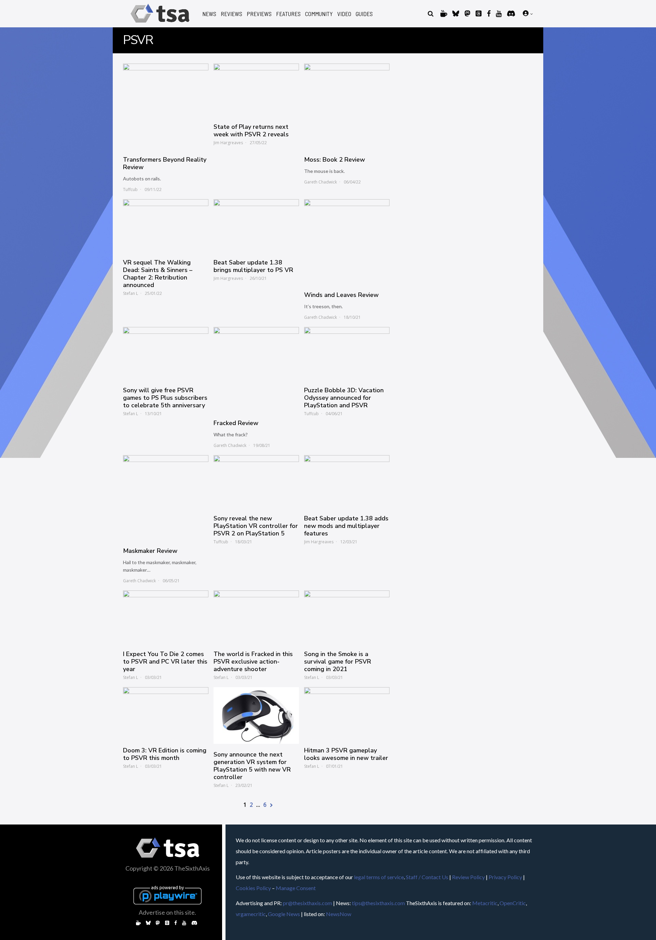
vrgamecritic (251, 914)
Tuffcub (130, 189)
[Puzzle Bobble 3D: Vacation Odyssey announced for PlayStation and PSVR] (347, 353)
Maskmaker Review (150, 551)
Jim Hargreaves (228, 143)
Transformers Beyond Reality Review (164, 163)
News (209, 14)
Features (288, 14)
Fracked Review (236, 423)
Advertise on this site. (167, 912)
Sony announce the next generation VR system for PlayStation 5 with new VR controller (252, 765)
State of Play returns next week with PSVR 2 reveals (251, 130)
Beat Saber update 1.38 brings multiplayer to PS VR (253, 266)
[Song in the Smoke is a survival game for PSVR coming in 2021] (347, 616)
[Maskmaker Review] (165, 498)
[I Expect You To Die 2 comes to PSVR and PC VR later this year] (165, 616)
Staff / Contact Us (427, 877)
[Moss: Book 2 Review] (347, 106)
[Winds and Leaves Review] (347, 242)
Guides (364, 14)
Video (344, 14)
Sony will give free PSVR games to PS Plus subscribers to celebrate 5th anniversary (165, 397)
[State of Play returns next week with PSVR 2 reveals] (256, 90)
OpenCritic (513, 903)
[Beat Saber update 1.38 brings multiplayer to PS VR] (256, 225)
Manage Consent (296, 888)
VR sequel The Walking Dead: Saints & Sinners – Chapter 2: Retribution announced (157, 273)
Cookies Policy (253, 888)
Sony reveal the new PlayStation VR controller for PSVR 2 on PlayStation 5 (256, 525)
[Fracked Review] (256, 369)
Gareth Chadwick (320, 182)
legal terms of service (379, 877)
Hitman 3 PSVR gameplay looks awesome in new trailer (346, 754)
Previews (259, 14)
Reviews (231, 14)
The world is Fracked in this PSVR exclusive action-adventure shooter (253, 661)
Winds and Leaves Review (341, 295)
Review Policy (468, 877)
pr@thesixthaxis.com (307, 903)
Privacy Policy (505, 877)
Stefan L (130, 293)
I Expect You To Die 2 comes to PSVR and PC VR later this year (165, 661)
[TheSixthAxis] (160, 23)
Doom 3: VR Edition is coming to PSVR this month (164, 754)
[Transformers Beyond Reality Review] (165, 106)
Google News (284, 914)
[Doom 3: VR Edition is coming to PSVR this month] (165, 713)
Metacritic (484, 903)
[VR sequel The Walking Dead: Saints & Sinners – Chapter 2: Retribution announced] (165, 225)
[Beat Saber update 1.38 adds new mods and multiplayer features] (347, 481)
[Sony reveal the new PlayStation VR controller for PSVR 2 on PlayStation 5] (256, 481)
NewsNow (338, 914)
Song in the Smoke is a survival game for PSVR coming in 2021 (337, 661)
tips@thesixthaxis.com (378, 903)
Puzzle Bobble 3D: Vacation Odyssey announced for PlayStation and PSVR (344, 397)
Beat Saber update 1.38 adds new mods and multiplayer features (346, 525)
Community (319, 14)
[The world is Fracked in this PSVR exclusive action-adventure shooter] (256, 616)
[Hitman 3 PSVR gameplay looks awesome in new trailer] (347, 713)
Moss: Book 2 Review (334, 159)
